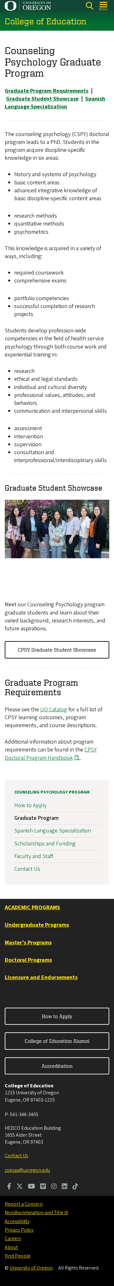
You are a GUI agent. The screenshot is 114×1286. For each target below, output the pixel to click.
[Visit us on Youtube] (31, 1187)
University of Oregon (31, 1267)
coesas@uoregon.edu (27, 1170)
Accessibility (17, 1221)
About (11, 1247)
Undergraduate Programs (37, 925)
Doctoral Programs (28, 960)
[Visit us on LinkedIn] (64, 1187)
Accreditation (57, 1066)
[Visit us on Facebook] (9, 1187)
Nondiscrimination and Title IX (36, 1212)
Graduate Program (36, 818)
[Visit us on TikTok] (75, 1187)
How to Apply (30, 805)
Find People (17, 1255)
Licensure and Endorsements (41, 977)
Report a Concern (24, 1204)
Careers (13, 1238)
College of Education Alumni (57, 1041)
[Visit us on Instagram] (53, 1187)
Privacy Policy (19, 1230)
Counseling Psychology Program (52, 792)
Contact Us (27, 869)
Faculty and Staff (33, 856)
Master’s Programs (28, 943)
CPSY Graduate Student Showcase (57, 649)
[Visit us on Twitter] (19, 1187)
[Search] (89, 6)
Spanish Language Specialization (52, 831)
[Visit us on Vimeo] (43, 1187)
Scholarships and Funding (45, 844)
